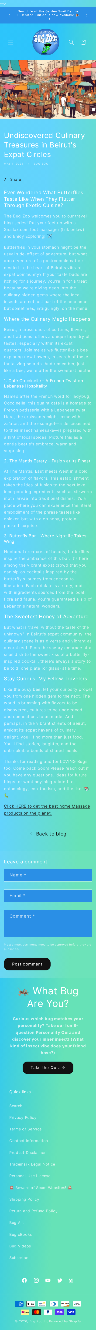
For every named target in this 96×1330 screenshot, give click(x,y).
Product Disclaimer (27, 1152)
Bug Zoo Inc (39, 1321)
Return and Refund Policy (33, 1211)
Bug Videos (20, 1246)
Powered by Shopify (65, 1321)
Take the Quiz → (48, 1067)
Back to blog (51, 834)
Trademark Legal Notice (32, 1164)
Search (16, 1105)
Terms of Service (25, 1129)
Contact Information (28, 1140)
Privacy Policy (23, 1117)
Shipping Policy (24, 1199)
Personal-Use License (30, 1175)
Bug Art (16, 1222)
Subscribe (18, 1257)
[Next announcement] (87, 15)
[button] (11, 42)
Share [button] (15, 179)
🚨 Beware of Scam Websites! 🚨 (40, 1187)
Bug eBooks (20, 1234)
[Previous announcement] (9, 15)
